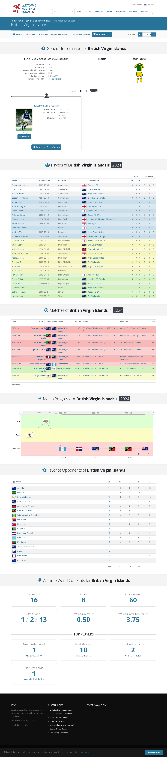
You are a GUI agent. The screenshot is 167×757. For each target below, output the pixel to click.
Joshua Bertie (83, 655)
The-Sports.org (54, 79)
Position (62, 180)
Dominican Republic (25, 533)
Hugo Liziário (34, 655)
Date (14, 321)
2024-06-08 (16, 363)
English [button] (150, 5)
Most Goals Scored (34, 644)
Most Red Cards (34, 668)
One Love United (95, 245)
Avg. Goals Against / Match (133, 614)
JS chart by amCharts (145, 454)
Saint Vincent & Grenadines (28, 515)
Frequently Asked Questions (61, 714)
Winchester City (94, 206)
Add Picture (24, 136)
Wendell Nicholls (34, 679)
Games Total (33, 594)
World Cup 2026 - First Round (95, 368)
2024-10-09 (16, 335)
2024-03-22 (16, 375)
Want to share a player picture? (62, 725)
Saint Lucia (21, 537)
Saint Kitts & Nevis (25, 510)
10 (109, 497)
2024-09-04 (16, 349)
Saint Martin (22, 555)
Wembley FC (93, 185)
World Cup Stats (103, 34)
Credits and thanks (57, 721)
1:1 (77, 375)
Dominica (21, 492)
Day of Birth (44, 180)
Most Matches (83, 644)
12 (109, 492)
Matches (44, 34)
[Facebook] (154, 12)
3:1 (77, 335)
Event (85, 321)
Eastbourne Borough (96, 236)
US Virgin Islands (24, 497)
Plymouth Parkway (95, 210)
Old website (137, 5)
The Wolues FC (94, 189)
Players (31, 34)
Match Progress (60, 34)
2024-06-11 (16, 356)
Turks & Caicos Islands (26, 546)
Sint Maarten (22, 519)
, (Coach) (46, 105)
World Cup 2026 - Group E (94, 356)
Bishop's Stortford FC (97, 240)
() (78, 368)
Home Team (45, 321)
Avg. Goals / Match (83, 614)
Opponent (16, 481)
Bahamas (21, 528)
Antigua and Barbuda (26, 506)
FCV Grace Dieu (94, 227)
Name (14, 180)
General (18, 34)
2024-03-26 (16, 368)
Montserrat (22, 560)
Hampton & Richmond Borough (101, 219)
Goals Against (133, 594)
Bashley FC (92, 223)
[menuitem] (87, 412)
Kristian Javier (133, 655)
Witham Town (94, 275)
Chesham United (95, 253)
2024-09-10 (16, 342)
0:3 (77, 363)
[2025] (153, 34)
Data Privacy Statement (59, 733)
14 (109, 488)
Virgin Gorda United (96, 193)
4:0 (77, 356)
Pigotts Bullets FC (95, 249)
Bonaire (20, 551)
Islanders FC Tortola (96, 198)
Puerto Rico (22, 524)
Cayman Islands (24, 501)
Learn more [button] (84, 752)
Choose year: (130, 34)
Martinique (21, 542)
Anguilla (20, 488)
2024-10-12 (16, 328)
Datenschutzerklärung (58, 729)
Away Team (57, 321)
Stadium (124, 321)
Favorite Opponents (81, 34)
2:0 (77, 342)
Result (78, 321)
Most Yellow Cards (133, 644)
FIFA (153, 321)
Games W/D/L (34, 614)
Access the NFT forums (59, 717)
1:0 (77, 328)
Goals (83, 594)
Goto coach (47, 147)
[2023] (140, 34)
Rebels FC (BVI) (94, 215)
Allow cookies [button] (154, 752)
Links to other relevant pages (61, 710)
